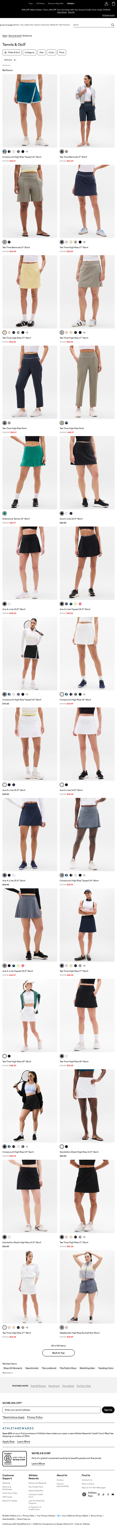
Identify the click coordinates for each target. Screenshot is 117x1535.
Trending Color (105, 1368)
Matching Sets (87, 1368)
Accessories (45, 25)
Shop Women (62, 12)
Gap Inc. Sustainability (63, 1485)
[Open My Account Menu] (106, 3)
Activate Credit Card (36, 1495)
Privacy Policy (35, 1417)
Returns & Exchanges (7, 1488)
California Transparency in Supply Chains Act (53, 1524)
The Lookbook (49, 1368)
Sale (60, 25)
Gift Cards (7, 1497)
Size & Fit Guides (9, 1501)
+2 (84, 242)
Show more (6, 1373)
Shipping (6, 1483)
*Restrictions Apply (13, 1417)
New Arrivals (32, 1368)
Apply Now (8, 1441)
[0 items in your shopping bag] (113, 3)
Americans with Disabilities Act (16, 1524)
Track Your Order (10, 1493)
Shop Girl (71, 12)
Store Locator (88, 1484)
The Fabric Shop (68, 1368)
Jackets (27, 25)
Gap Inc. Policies (82, 1524)
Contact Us (87, 1480)
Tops (22, 25)
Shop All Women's (13, 1368)
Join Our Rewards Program (36, 1502)
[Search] (113, 25)
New (11, 25)
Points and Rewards (37, 1483)
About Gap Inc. (24, 1519)
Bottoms (16, 25)
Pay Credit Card (36, 1487)
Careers (60, 1480)
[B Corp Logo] (14, 1458)
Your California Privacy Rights (75, 1516)
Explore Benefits (36, 1490)
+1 (27, 151)
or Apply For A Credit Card (35, 1508)
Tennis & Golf (14, 35)
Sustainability (8, 1519)
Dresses (37, 25)
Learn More (23, 1441)
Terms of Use (96, 1516)
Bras (32, 25)
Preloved (66, 25)
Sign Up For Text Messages (94, 1487)
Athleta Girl (54, 25)
